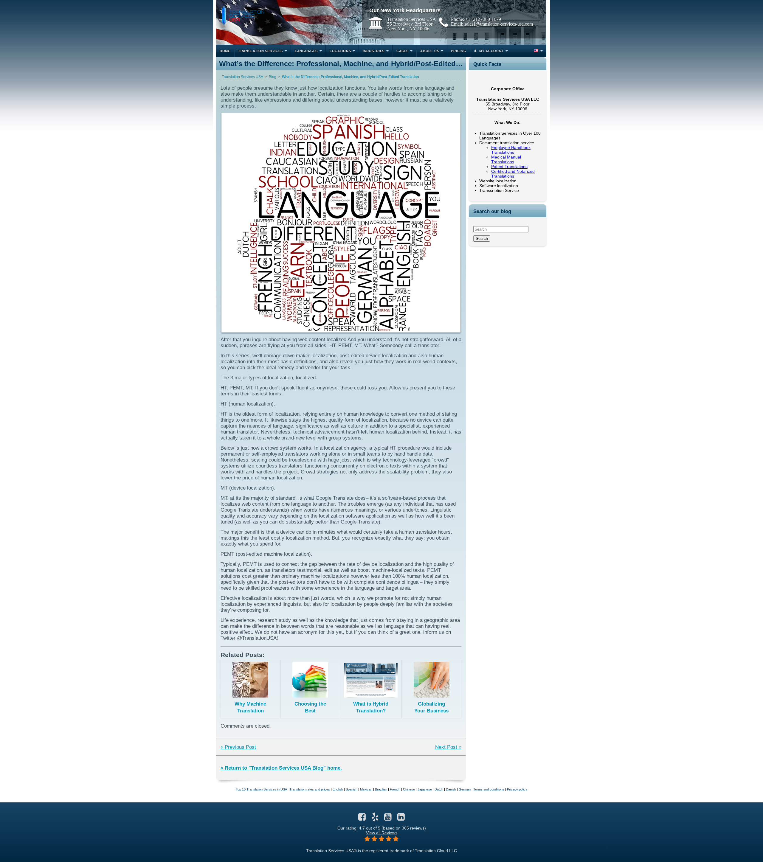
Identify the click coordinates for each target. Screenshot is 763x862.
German (465, 789)
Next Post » (448, 747)
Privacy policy (517, 789)
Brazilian (381, 789)
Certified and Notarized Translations (513, 173)
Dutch (439, 789)
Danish (451, 789)
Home (225, 51)
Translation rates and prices (309, 789)
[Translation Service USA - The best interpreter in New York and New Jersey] (241, 14)
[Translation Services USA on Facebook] (362, 818)
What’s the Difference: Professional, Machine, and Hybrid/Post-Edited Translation (350, 77)
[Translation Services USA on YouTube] (388, 818)
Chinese (409, 789)
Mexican (366, 789)
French (395, 789)
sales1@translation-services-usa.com (498, 23)
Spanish (351, 789)
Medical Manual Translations (506, 159)
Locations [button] (340, 51)
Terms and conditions (488, 789)
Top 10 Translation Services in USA (261, 789)
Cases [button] (402, 51)
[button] (537, 51)
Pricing (458, 51)
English (338, 789)
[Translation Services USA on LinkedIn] (401, 818)
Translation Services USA (242, 77)
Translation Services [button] (260, 51)
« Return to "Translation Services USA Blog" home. (281, 768)
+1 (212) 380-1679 (483, 19)
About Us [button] (429, 51)
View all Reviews (381, 832)
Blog (272, 77)
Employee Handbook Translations (511, 150)
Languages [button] (306, 51)
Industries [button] (373, 51)
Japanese (425, 789)
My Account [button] (491, 51)
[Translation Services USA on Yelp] (375, 818)
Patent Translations (509, 166)
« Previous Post (238, 747)
